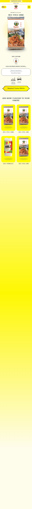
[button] (29, 7)
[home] (16, 7)
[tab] (16, 70)
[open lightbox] (16, 60)
